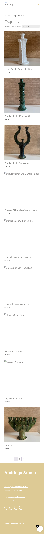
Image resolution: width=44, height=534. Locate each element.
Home (7, 16)
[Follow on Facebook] (6, 508)
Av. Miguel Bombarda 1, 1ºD (16, 487)
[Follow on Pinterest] (21, 508)
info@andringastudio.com (14, 497)
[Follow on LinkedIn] (16, 508)
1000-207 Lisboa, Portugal (15, 490)
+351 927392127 (11, 501)
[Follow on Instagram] (11, 508)
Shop (14, 16)
